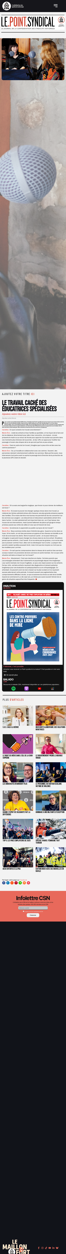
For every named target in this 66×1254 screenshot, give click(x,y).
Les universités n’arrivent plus (15, 784)
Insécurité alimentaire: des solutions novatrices (50, 728)
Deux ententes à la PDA (12, 869)
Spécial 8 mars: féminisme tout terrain (48, 841)
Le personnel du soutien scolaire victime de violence (49, 785)
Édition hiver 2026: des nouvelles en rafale (50, 870)
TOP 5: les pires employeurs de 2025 (17, 840)
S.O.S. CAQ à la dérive (11, 727)
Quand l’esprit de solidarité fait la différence (16, 813)
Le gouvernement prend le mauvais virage (49, 756)
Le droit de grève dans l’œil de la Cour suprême (18, 756)
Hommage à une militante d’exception (50, 812)
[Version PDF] (33, 627)
